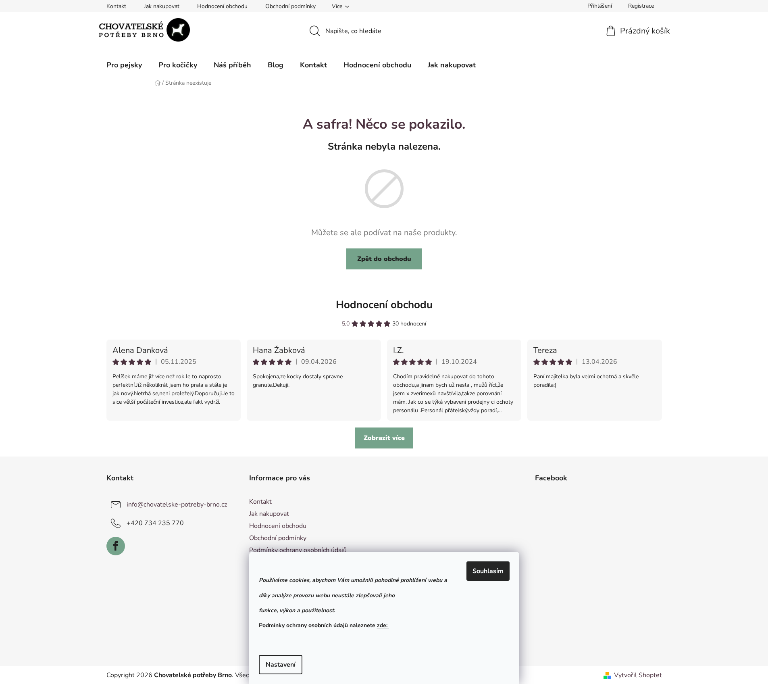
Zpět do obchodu (384, 258)
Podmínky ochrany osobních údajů (298, 550)
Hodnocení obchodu (222, 6)
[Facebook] (115, 546)
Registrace (641, 6)
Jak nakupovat (161, 6)
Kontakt (116, 6)
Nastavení (281, 664)
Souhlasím (488, 571)
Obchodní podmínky (290, 6)
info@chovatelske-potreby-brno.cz (177, 504)
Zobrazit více (384, 438)
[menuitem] (124, 65)
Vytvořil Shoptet (638, 675)
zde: (383, 625)
